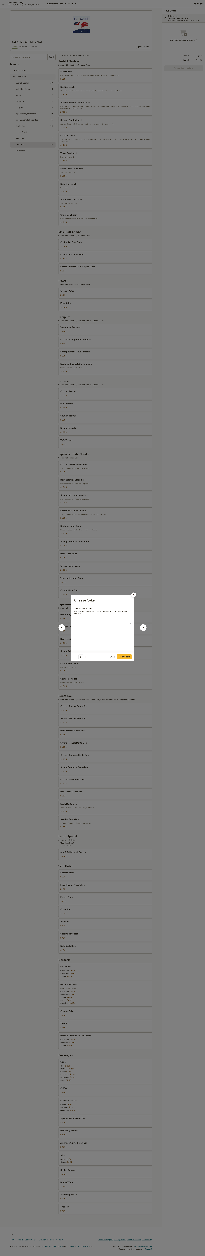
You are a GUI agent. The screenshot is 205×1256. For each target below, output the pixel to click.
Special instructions (83, 608)
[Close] (133, 594)
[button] (62, 630)
